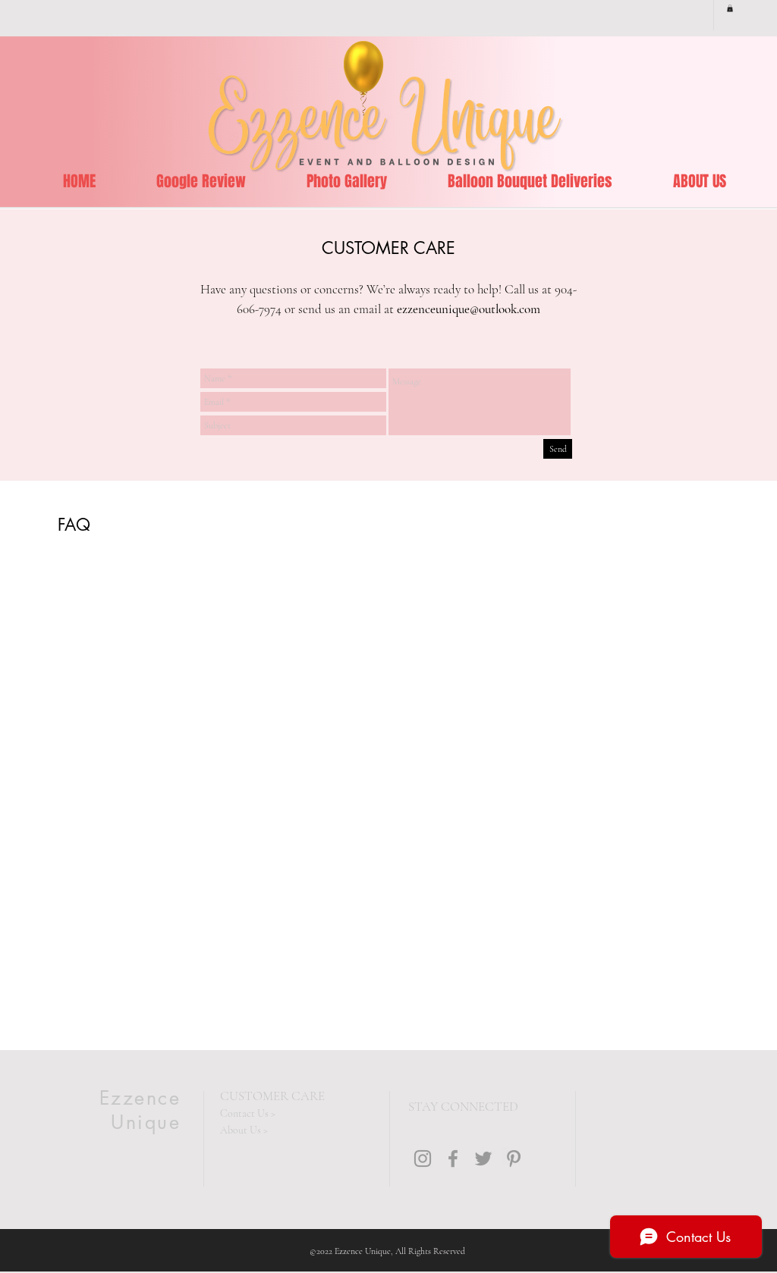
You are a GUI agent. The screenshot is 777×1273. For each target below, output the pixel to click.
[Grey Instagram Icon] (422, 1158)
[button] (730, 8)
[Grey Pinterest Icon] (513, 1158)
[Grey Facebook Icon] (453, 1158)
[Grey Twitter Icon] (483, 1158)
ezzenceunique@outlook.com (468, 309)
